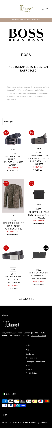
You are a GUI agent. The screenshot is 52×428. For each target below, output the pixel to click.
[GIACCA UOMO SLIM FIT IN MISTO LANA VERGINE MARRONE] (13, 196)
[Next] (47, 20)
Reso (28, 365)
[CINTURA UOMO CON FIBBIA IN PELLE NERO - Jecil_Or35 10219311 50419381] (39, 137)
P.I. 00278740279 (38, 336)
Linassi (20, 333)
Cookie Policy (31, 373)
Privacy (29, 369)
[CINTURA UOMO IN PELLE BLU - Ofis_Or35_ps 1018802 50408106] (13, 137)
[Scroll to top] (46, 422)
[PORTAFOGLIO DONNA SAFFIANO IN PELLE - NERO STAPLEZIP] (39, 255)
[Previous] (5, 20)
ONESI (13, 149)
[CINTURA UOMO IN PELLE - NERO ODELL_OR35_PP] (13, 255)
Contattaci (30, 354)
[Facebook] (3, 415)
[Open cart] (48, 9)
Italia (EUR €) (11, 394)
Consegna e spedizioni (35, 361)
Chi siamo (30, 350)
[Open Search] (43, 9)
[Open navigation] (7, 9)
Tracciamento (31, 358)
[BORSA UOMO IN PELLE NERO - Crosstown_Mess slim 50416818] (39, 190)
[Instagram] (6, 415)
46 (13, 216)
